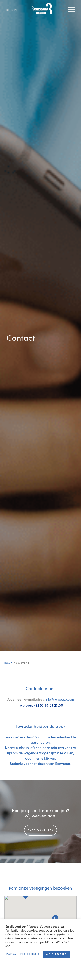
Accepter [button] (56, 954)
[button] (55, 918)
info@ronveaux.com (60, 699)
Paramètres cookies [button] (23, 954)
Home (9, 663)
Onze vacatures (40, 830)
